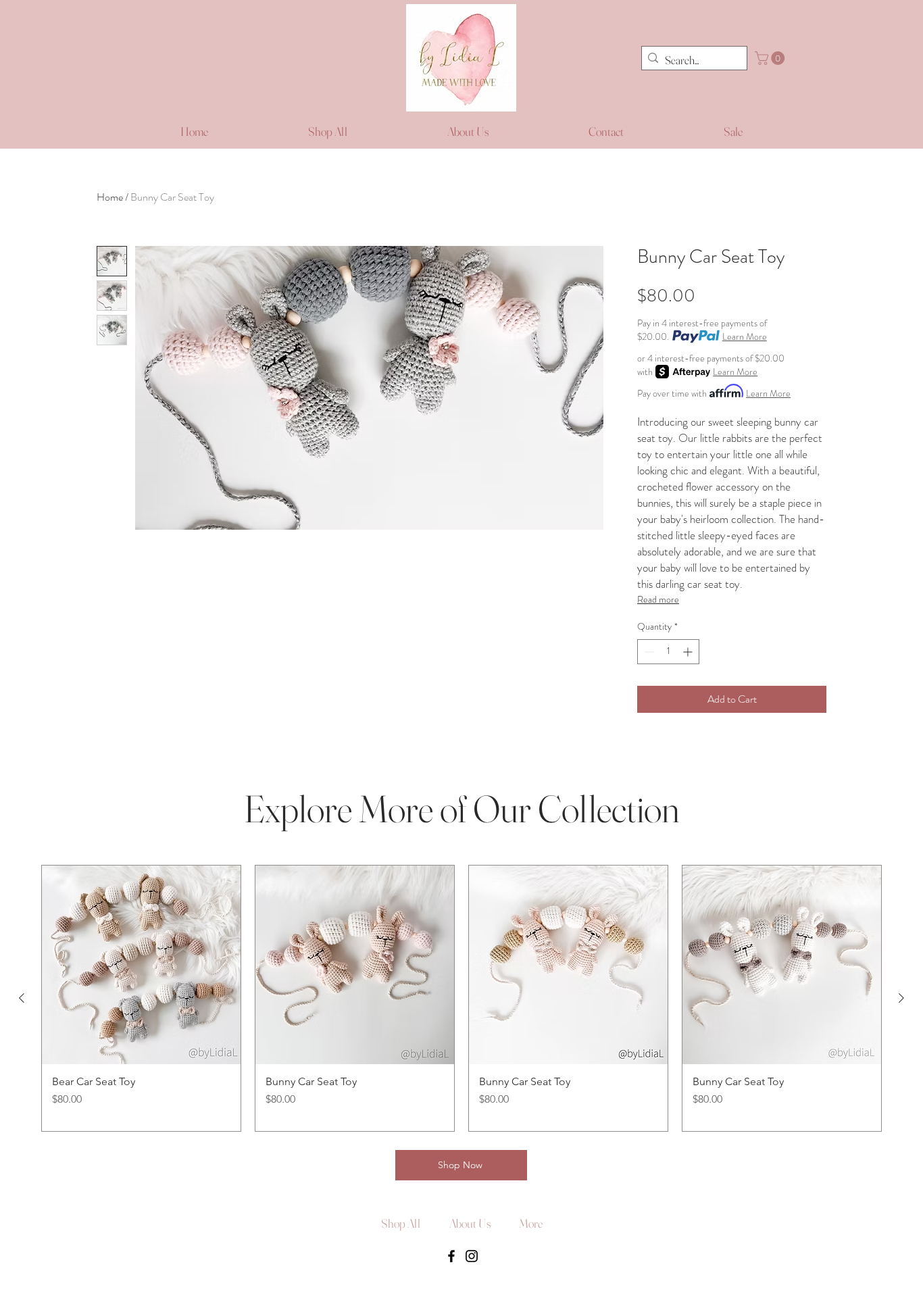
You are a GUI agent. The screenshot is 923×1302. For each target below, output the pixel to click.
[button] (771, 58)
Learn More (744, 336)
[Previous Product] (22, 998)
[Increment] (688, 651)
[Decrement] (647, 651)
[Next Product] (901, 998)
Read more (658, 599)
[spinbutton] (668, 651)
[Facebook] (451, 1256)
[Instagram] (472, 1256)
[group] (461, 998)
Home (110, 197)
